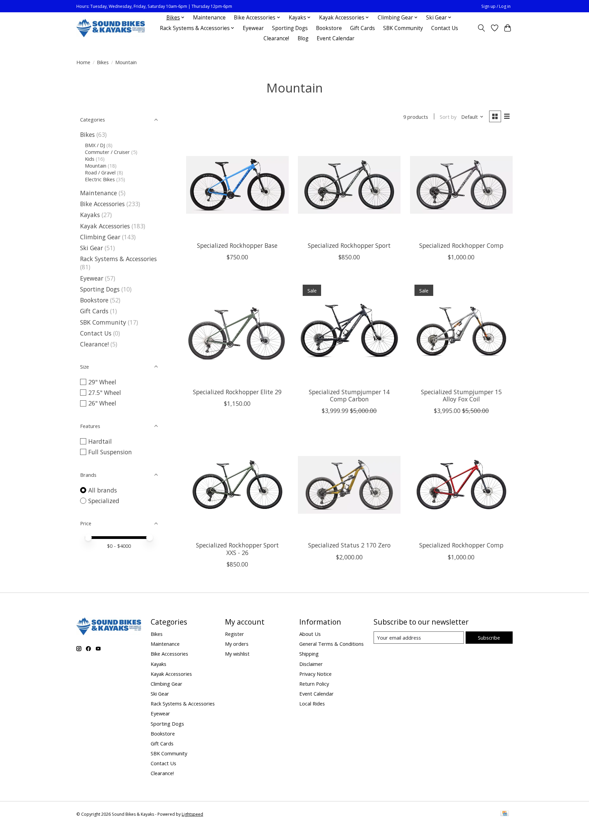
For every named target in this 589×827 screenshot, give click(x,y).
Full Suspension (110, 452)
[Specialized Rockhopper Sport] (349, 184)
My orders (236, 643)
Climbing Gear (100, 237)
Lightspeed (192, 814)
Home (83, 62)
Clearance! (276, 38)
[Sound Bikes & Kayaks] (110, 28)
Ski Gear (91, 248)
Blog (303, 38)
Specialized (103, 501)
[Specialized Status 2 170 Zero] (349, 484)
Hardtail (100, 441)
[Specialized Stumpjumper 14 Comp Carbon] (349, 331)
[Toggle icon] (481, 28)
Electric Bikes (100, 179)
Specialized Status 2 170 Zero (349, 545)
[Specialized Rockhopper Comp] (461, 184)
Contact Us (444, 28)
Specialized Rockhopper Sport (349, 245)
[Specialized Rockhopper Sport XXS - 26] (237, 484)
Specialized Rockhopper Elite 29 (237, 392)
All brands (102, 490)
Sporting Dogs (290, 28)
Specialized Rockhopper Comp (461, 245)
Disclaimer (311, 663)
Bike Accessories (102, 204)
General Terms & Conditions (331, 643)
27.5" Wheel (104, 392)
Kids (89, 158)
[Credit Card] (504, 814)
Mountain (95, 165)
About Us (310, 633)
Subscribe (489, 637)
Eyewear (253, 28)
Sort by (448, 116)
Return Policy (314, 683)
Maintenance (209, 17)
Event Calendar (335, 38)
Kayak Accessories (105, 226)
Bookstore (329, 28)
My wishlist (237, 653)
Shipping (309, 653)
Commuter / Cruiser (107, 151)
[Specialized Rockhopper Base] (237, 184)
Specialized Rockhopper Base (237, 245)
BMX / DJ (95, 145)
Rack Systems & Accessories (118, 259)
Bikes (103, 62)
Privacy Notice (315, 673)
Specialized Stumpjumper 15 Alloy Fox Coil (461, 395)
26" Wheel (102, 403)
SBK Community (403, 28)
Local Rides (312, 703)
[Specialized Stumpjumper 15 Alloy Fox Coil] (461, 331)
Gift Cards (362, 28)
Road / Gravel (100, 172)
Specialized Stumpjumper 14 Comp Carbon (349, 395)
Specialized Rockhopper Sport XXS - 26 (237, 548)
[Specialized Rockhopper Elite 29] (237, 331)
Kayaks (90, 215)
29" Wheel (102, 382)
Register (234, 633)
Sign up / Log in (496, 6)
